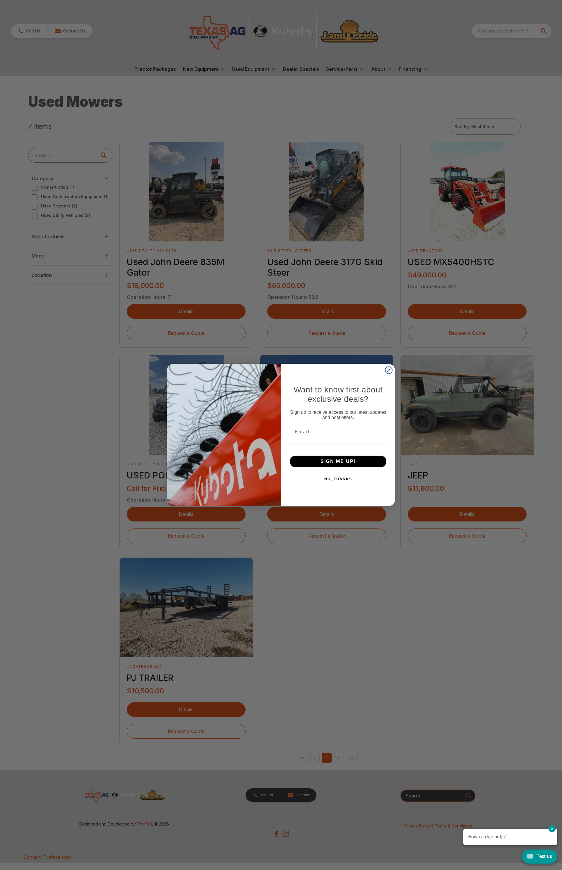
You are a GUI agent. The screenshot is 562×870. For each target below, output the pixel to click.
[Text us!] (539, 857)
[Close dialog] (388, 370)
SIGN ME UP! (338, 461)
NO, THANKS (338, 479)
